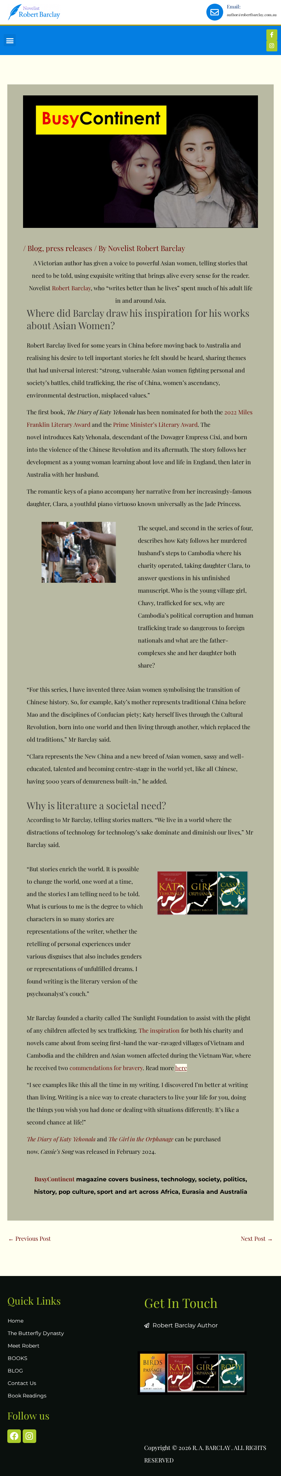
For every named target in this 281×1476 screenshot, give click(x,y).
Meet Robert (24, 1345)
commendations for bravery (106, 1068)
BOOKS (17, 1358)
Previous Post (29, 1238)
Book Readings (27, 1395)
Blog (34, 248)
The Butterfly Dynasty (36, 1333)
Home (15, 1320)
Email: (233, 6)
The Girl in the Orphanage (140, 1139)
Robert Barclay (71, 288)
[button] (10, 40)
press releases (69, 248)
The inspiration (159, 1030)
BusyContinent (54, 1179)
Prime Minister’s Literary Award (155, 424)
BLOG (15, 1370)
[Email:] (214, 12)
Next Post (257, 1238)
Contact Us (22, 1383)
